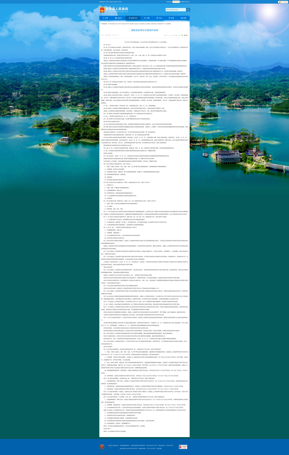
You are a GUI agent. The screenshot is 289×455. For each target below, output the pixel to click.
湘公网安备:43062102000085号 (129, 448)
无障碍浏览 (169, 1)
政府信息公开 (115, 23)
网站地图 (159, 448)
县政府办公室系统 (145, 23)
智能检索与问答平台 (185, 1)
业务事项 (168, 23)
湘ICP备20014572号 (152, 445)
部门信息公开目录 (124, 23)
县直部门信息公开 (134, 23)
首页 (109, 23)
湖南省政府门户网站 (104, 1)
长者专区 (177, 1)
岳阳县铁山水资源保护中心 (158, 23)
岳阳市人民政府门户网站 (115, 1)
